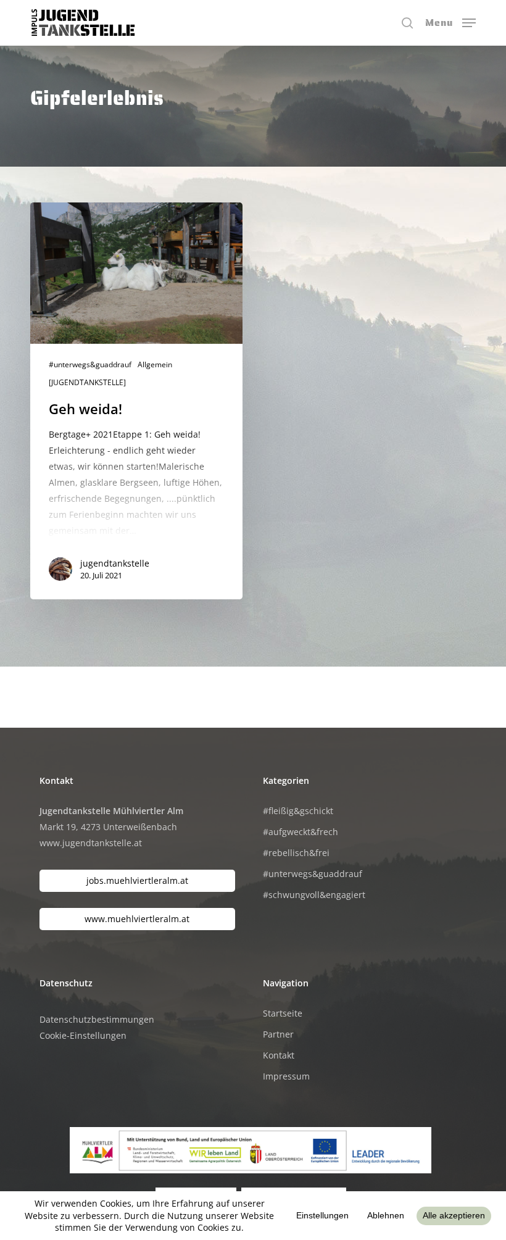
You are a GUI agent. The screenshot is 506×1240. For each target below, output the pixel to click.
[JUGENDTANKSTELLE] (87, 383)
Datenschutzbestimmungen (96, 1019)
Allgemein (155, 365)
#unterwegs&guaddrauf (90, 365)
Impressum (286, 1076)
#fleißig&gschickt (298, 811)
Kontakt (278, 1055)
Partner (278, 1034)
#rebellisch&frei (296, 853)
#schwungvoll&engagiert (314, 895)
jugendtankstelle (114, 563)
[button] (450, 21)
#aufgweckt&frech (300, 832)
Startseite (282, 1013)
